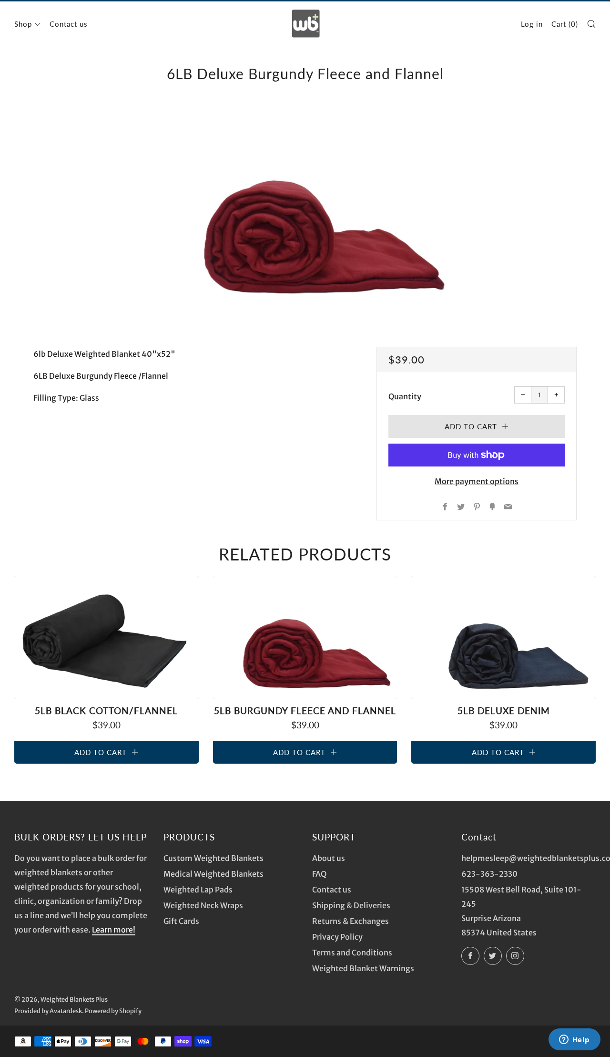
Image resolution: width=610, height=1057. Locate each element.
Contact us (69, 24)
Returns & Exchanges (350, 921)
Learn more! (113, 929)
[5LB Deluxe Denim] (503, 637)
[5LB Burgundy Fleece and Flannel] (305, 637)
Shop (23, 24)
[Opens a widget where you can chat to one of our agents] (574, 1040)
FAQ (319, 874)
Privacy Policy (337, 937)
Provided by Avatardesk (48, 1011)
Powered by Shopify (113, 1011)
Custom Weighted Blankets (213, 858)
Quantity (404, 396)
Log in (532, 24)
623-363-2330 (489, 874)
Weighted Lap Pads (198, 889)
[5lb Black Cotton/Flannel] (106, 637)
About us (328, 858)
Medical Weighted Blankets (213, 874)
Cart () (564, 24)
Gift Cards (181, 921)
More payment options (476, 481)
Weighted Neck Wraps (203, 905)
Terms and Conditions (352, 952)
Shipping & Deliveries (351, 905)
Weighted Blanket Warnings (363, 968)
